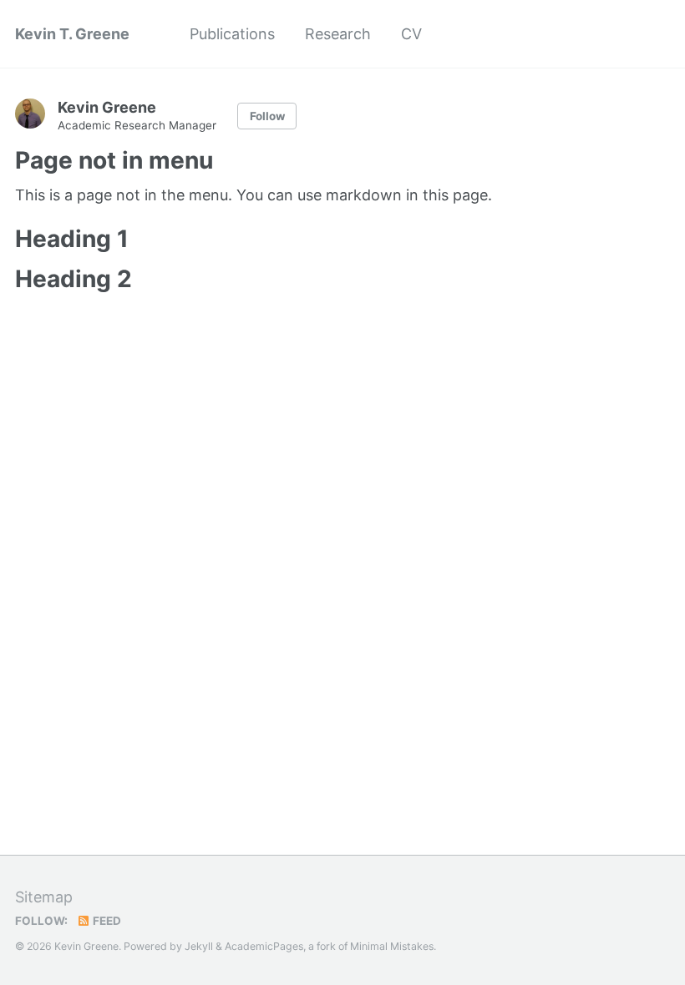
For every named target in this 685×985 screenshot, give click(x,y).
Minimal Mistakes (392, 946)
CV (411, 34)
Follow (267, 116)
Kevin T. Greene (72, 34)
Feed (105, 920)
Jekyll (199, 946)
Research (338, 34)
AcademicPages (264, 946)
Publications (232, 34)
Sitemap (44, 897)
